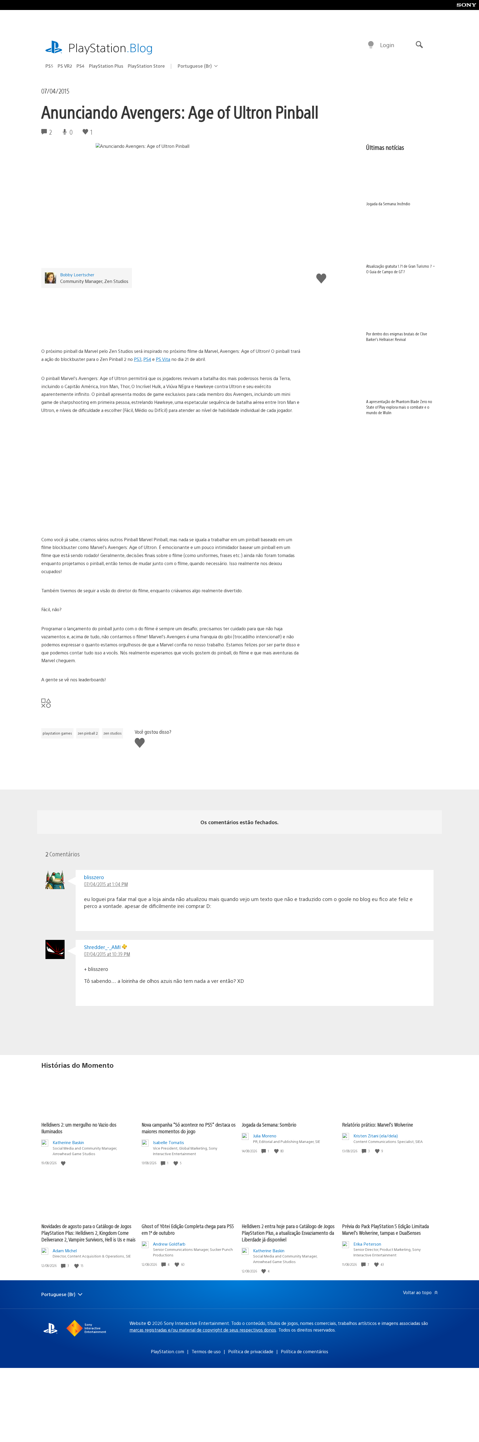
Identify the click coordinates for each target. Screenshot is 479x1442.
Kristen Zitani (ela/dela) (375, 1135)
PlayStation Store (146, 66)
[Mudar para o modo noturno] (370, 45)
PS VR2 (65, 66)
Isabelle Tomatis (168, 1142)
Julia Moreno (264, 1135)
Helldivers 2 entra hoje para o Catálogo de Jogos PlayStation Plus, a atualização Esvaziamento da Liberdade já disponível (288, 1233)
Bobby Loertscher (77, 274)
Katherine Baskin (68, 1142)
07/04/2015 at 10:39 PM (107, 954)
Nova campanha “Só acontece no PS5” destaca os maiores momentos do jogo (189, 1127)
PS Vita (163, 359)
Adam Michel (65, 1250)
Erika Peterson (367, 1243)
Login (387, 45)
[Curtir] (64, 1163)
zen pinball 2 (88, 733)
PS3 (137, 359)
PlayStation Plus (106, 66)
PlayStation (110, 47)
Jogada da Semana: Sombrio (269, 1124)
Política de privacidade (250, 1351)
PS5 (49, 66)
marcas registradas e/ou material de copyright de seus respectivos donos (202, 1330)
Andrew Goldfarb (169, 1243)
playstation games (57, 733)
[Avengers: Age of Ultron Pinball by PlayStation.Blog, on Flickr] (171, 315)
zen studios (112, 733)
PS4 (81, 66)
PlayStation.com (167, 1351)
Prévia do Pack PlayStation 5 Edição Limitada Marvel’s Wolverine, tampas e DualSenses (385, 1229)
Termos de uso (206, 1351)
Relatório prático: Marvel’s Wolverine (377, 1124)
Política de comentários (304, 1351)
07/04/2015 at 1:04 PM (106, 884)
